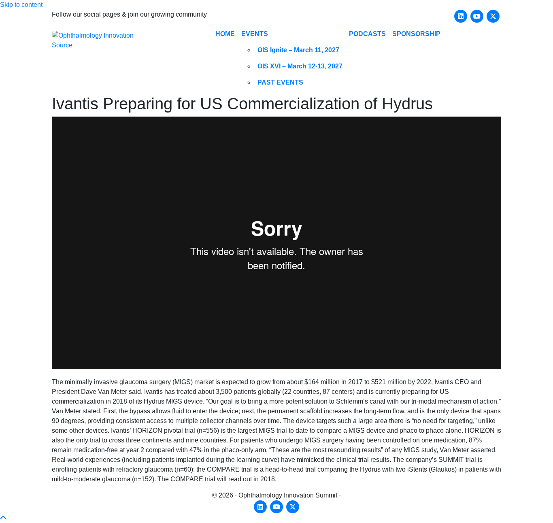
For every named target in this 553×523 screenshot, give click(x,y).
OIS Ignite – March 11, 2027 (298, 50)
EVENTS (254, 33)
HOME (225, 33)
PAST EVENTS (280, 82)
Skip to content (21, 4)
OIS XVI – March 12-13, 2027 (299, 66)
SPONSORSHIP (416, 33)
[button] (3, 517)
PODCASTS (367, 33)
